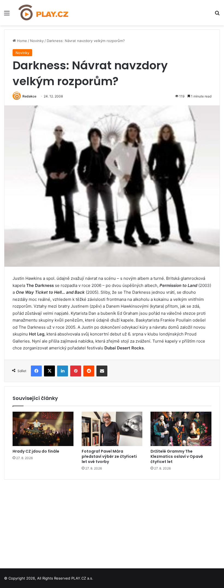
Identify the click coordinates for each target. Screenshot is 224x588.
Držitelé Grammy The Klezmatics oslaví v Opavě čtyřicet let (177, 456)
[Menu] (7, 15)
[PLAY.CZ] (44, 13)
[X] (49, 371)
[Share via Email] (101, 371)
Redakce (29, 96)
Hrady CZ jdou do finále (36, 451)
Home (21, 40)
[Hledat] (217, 15)
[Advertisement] (112, 522)
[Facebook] (36, 371)
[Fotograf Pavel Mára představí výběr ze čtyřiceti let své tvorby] (112, 429)
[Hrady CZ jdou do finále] (43, 429)
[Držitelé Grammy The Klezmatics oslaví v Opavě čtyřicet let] (181, 429)
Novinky (37, 40)
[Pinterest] (75, 371)
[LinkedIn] (62, 371)
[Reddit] (88, 371)
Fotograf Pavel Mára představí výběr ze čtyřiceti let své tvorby (109, 456)
